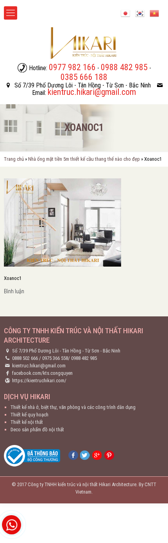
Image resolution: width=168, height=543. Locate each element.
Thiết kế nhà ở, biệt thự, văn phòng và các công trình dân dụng (73, 407)
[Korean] (140, 13)
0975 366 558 (55, 358)
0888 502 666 (25, 358)
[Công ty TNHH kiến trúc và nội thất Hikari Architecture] (84, 43)
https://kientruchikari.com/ (39, 380)
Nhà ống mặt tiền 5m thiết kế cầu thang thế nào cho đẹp (84, 159)
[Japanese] (125, 13)
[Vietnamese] (154, 13)
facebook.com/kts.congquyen (42, 373)
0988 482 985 (84, 358)
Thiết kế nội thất (27, 422)
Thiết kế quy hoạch (29, 415)
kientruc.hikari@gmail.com (39, 366)
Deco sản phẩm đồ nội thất (37, 429)
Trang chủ (14, 159)
